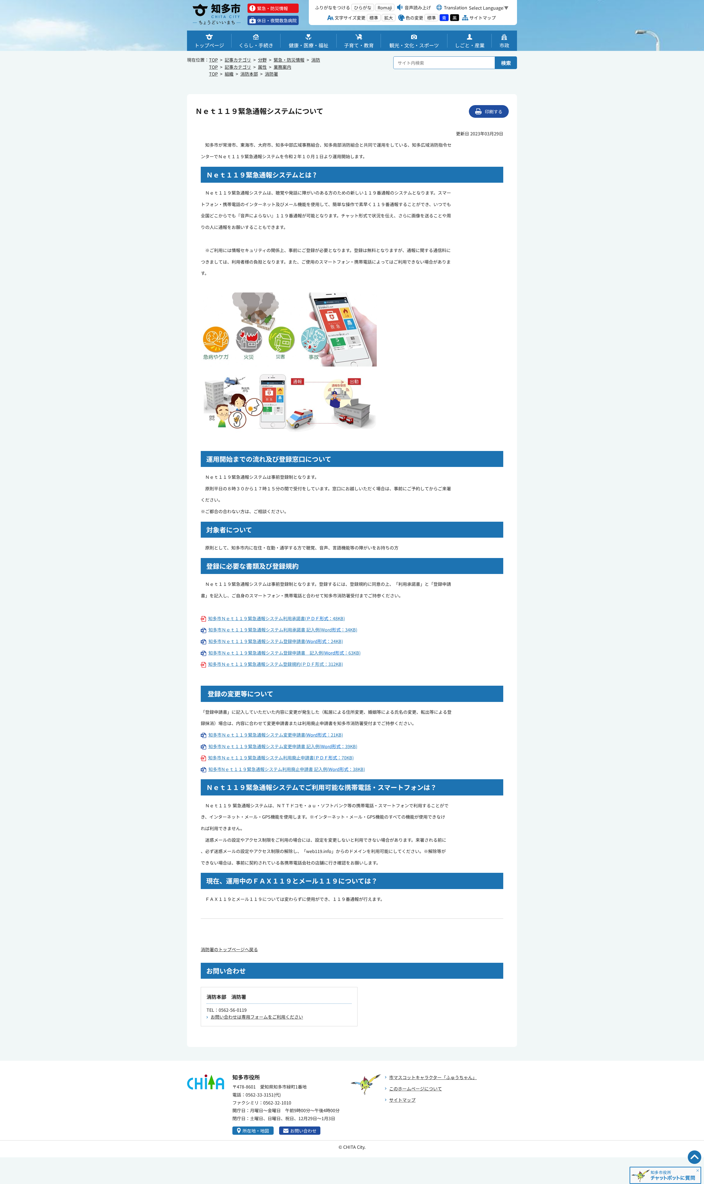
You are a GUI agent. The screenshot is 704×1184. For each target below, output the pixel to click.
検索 (506, 62)
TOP (213, 59)
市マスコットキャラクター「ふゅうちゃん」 (433, 1077)
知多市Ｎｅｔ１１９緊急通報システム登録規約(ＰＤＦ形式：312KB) (275, 664)
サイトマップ (402, 1100)
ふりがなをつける (332, 7)
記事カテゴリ (238, 59)
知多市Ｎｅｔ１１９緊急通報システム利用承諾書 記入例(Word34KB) (282, 629)
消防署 (271, 73)
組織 (229, 73)
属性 (262, 67)
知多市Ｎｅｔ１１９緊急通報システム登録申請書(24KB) (275, 641)
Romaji (385, 7)
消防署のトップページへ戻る (229, 949)
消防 (315, 59)
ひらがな (363, 7)
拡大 (388, 17)
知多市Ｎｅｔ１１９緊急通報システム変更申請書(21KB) (275, 734)
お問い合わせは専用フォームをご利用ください (257, 1016)
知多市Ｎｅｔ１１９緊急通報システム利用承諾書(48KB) (276, 618)
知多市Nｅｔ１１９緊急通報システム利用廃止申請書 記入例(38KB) (286, 769)
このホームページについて (415, 1088)
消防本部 (249, 73)
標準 (373, 17)
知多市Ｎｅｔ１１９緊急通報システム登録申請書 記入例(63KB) (284, 652)
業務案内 (282, 67)
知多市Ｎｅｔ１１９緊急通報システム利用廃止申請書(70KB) (281, 757)
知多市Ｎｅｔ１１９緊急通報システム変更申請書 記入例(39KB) (282, 746)
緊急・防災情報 (289, 59)
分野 (262, 59)
